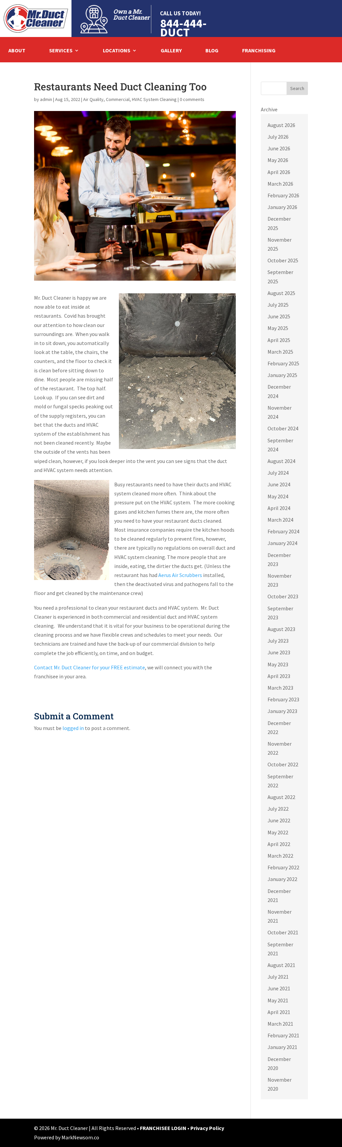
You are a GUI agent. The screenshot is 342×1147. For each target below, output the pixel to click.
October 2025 (283, 260)
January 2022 (282, 879)
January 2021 (282, 1047)
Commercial (118, 99)
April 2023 (279, 676)
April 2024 (279, 508)
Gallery (171, 51)
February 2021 (283, 1035)
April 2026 (279, 172)
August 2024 (281, 461)
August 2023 (281, 629)
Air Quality (93, 99)
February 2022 (283, 867)
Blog (211, 51)
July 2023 (278, 640)
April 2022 (279, 844)
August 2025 (281, 293)
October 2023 (283, 596)
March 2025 (280, 351)
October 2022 (283, 764)
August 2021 (281, 965)
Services (60, 51)
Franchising (259, 51)
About (16, 51)
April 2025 (279, 340)
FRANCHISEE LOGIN (163, 1128)
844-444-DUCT (183, 28)
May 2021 (278, 1000)
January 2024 (282, 543)
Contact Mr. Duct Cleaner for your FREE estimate (89, 667)
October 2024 (283, 428)
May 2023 (278, 664)
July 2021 (278, 976)
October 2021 (283, 932)
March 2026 (280, 183)
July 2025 (278, 304)
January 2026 (282, 207)
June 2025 (279, 316)
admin (46, 99)
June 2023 (279, 652)
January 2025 (282, 375)
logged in (73, 728)
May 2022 (278, 832)
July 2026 (278, 136)
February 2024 (283, 531)
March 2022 (280, 855)
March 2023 (280, 687)
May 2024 (278, 496)
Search (297, 88)
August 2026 (281, 125)
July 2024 (278, 472)
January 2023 (282, 711)
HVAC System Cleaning (154, 99)
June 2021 (279, 988)
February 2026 (283, 195)
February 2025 (283, 363)
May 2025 (278, 328)
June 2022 (279, 820)
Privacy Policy (207, 1128)
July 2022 (278, 808)
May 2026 (278, 160)
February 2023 (283, 699)
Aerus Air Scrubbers (180, 575)
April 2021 (279, 1012)
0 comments (192, 99)
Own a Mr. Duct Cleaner (131, 14)
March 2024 (280, 519)
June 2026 (279, 148)
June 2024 (279, 484)
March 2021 (280, 1023)
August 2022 (281, 797)
